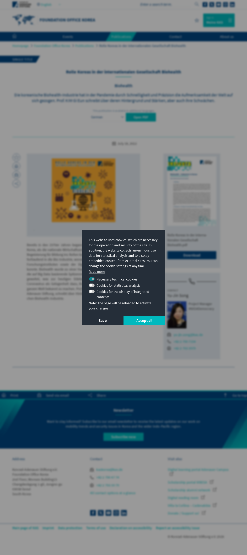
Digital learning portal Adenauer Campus (198, 469)
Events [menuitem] (68, 36)
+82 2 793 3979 (185, 348)
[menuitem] (18, 36)
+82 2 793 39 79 (107, 485)
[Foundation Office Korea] (24, 20)
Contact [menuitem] (175, 36)
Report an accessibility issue (178, 528)
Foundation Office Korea (52, 45)
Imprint (48, 528)
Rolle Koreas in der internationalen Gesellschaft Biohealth (142, 45)
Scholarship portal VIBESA (188, 482)
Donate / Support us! (184, 513)
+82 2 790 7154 (185, 341)
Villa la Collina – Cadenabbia (189, 505)
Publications (84, 45)
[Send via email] (16, 175)
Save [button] (103, 320)
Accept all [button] (144, 320)
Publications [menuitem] (121, 36)
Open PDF (141, 117)
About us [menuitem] (227, 36)
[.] (83, 190)
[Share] (16, 183)
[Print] (16, 166)
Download (191, 255)
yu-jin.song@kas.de (188, 334)
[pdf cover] (191, 191)
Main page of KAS (25, 528)
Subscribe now (123, 436)
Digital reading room (183, 498)
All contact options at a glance (112, 493)
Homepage (20, 45)
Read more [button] (97, 271)
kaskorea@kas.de (109, 469)
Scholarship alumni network (189, 490)
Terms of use (96, 528)
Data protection (70, 528)
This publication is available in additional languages (123, 110)
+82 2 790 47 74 (107, 477)
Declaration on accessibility (131, 528)
